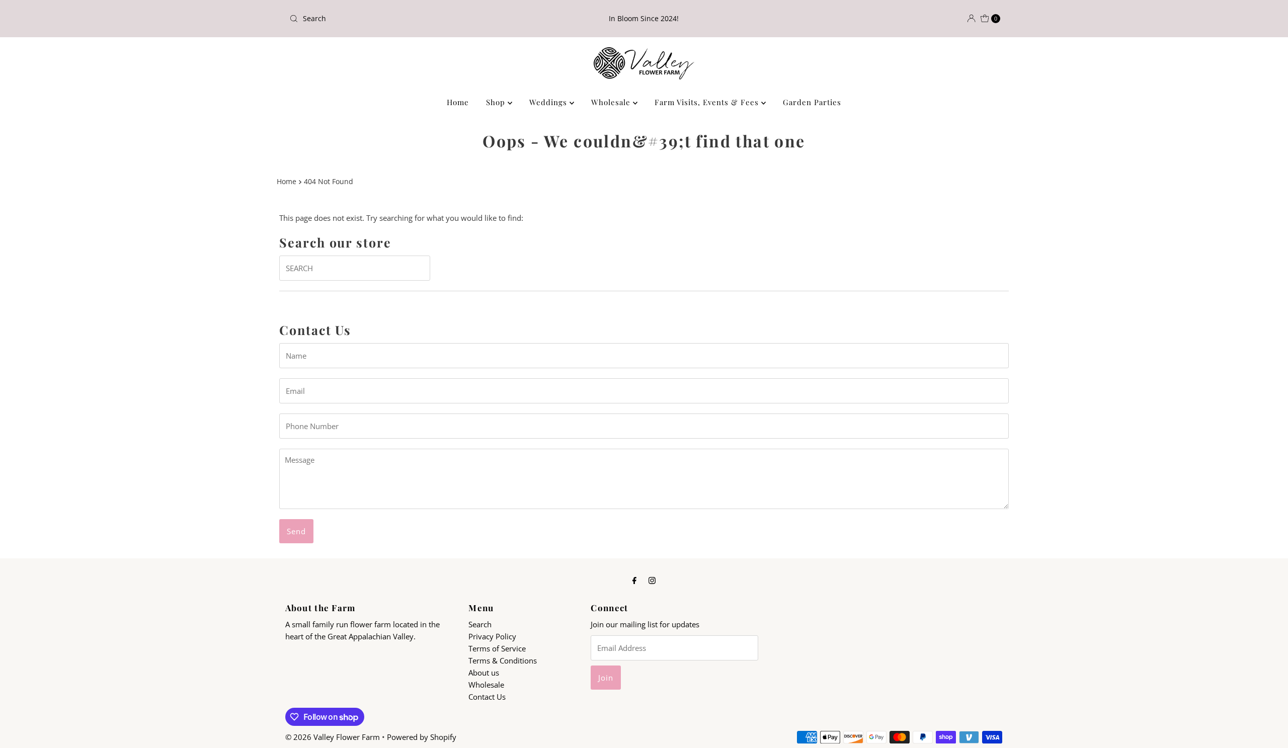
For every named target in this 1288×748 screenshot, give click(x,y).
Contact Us (487, 697)
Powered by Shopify (421, 737)
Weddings (549, 102)
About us (483, 673)
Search (480, 624)
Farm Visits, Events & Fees (708, 102)
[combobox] (402, 19)
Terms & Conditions (502, 660)
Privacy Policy (492, 636)
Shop (497, 102)
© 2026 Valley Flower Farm (332, 737)
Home (458, 102)
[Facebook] (634, 579)
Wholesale (612, 102)
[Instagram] (652, 579)
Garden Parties (812, 102)
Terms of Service (497, 648)
